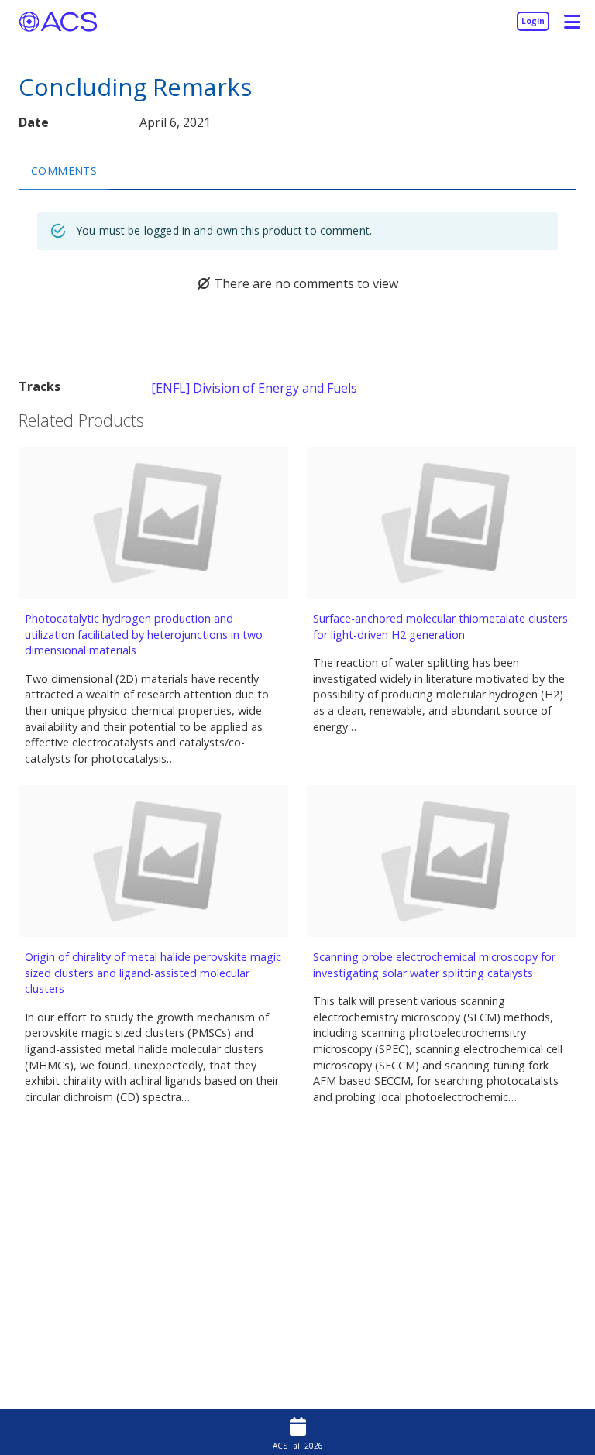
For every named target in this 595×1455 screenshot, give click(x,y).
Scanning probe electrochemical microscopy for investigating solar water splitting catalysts (434, 964)
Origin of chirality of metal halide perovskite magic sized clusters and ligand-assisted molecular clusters (153, 972)
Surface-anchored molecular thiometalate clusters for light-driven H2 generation (440, 626)
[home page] (58, 21)
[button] (571, 21)
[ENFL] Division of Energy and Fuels (254, 387)
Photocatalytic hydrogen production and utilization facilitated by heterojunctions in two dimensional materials (144, 634)
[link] (533, 21)
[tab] (64, 170)
